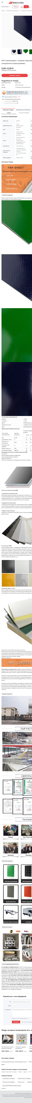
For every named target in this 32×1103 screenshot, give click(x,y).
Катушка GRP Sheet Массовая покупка (12, 1085)
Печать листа (21, 1082)
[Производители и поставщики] (16, 2)
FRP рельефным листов (21, 1061)
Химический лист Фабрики (24, 1078)
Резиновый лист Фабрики (9, 1078)
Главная (3, 10)
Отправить (16, 1022)
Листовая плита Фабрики (9, 1082)
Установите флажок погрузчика (8, 1061)
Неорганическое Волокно (26, 10)
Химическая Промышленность (13, 10)
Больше (3, 1088)
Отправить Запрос (14, 75)
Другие (3, 1064)
